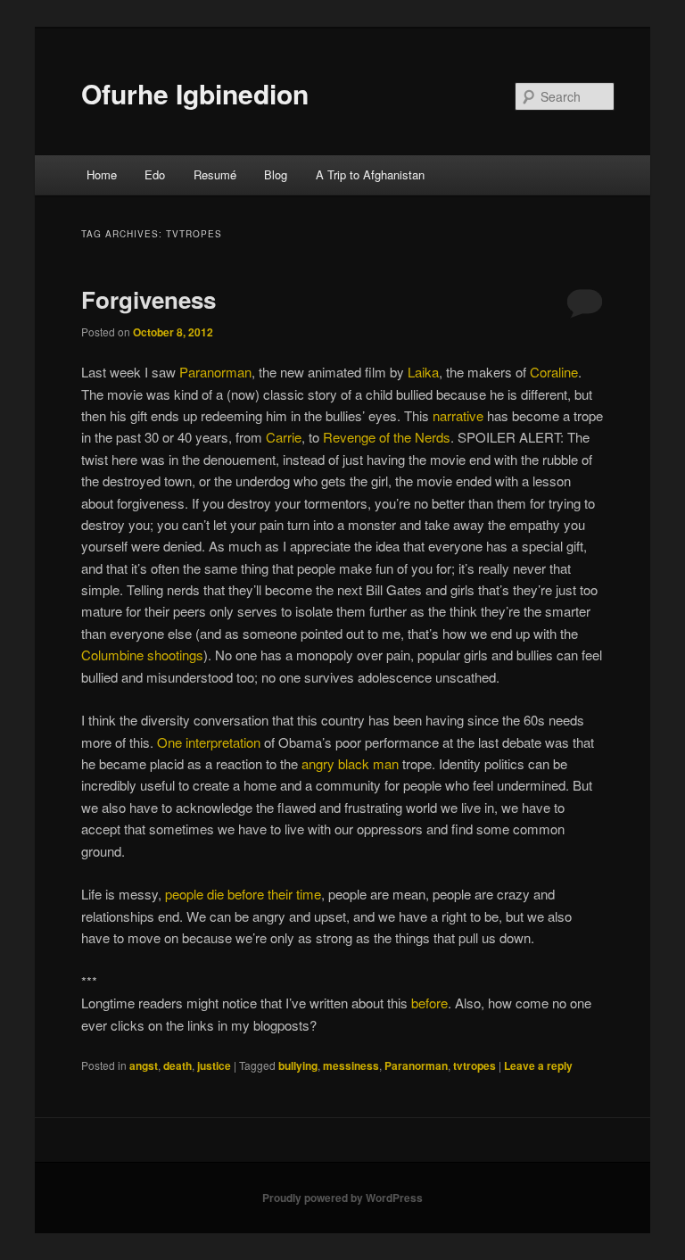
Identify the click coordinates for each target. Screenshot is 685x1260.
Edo (154, 174)
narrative (458, 415)
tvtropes (474, 1065)
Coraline (554, 371)
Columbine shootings (142, 654)
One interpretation (208, 742)
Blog (275, 174)
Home (102, 174)
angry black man (350, 763)
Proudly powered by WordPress (342, 1198)
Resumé (215, 174)
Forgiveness (148, 299)
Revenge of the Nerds (386, 436)
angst (143, 1065)
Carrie (283, 436)
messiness (351, 1065)
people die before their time (243, 893)
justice (214, 1065)
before (429, 1002)
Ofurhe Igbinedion (195, 93)
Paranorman (215, 371)
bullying (298, 1065)
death (177, 1065)
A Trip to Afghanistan (370, 174)
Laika (423, 371)
